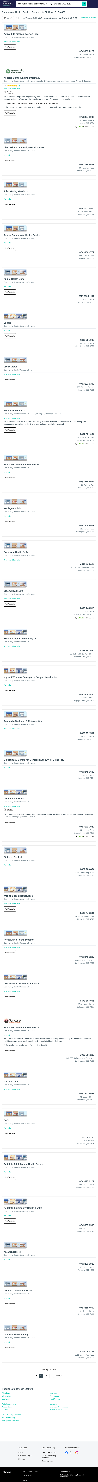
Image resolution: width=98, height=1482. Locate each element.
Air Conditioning (8, 1418)
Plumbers (6, 1393)
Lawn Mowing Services (11, 1415)
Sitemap (21, 1459)
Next (58, 1376)
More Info (16, 42)
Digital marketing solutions (49, 1457)
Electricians (6, 1396)
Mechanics (54, 1396)
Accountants (7, 1407)
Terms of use (27, 1476)
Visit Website (10, 47)
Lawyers (53, 1393)
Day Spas (40, 414)
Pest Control (55, 1399)
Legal (25, 1480)
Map (9, 18)
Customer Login (25, 1456)
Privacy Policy (65, 1471)
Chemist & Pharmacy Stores (48, 81)
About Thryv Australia (30, 1471)
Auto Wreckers (56, 1410)
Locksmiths (6, 1399)
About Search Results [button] (88, 18)
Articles (21, 1452)
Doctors (5, 1410)
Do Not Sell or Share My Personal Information (72, 1476)
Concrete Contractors (59, 1407)
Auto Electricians (9, 1404)
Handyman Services (10, 1421)
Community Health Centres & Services (19, 37)
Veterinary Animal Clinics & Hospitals (76, 81)
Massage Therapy (52, 414)
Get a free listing (49, 1452)
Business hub (47, 1461)
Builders (53, 1404)
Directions (7, 42)
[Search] (84, 4)
